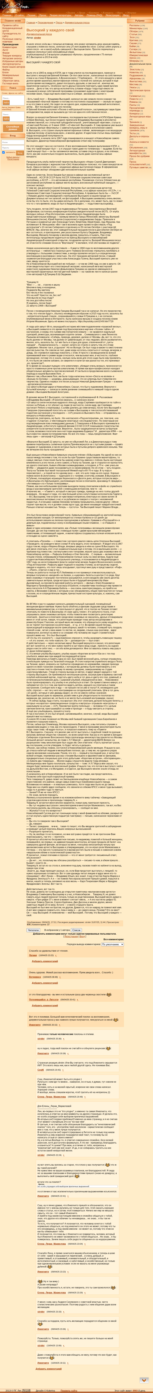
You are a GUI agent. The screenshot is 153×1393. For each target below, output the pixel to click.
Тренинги (134, 122)
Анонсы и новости (139, 142)
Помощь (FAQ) (94, 15)
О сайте (19, 15)
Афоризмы (135, 78)
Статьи (133, 34)
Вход (20, 153)
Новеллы (134, 72)
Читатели (33, 930)
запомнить (10, 152)
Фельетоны (135, 52)
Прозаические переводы (137, 109)
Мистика (133, 84)
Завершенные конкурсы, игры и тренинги (138, 128)
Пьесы (132, 105)
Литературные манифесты (137, 152)
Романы (133, 102)
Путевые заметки (138, 167)
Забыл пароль (12, 157)
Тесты (132, 133)
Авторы (79, 15)
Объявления (136, 147)
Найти (6, 102)
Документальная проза (140, 64)
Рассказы (134, 25)
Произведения (45, 22)
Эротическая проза (139, 90)
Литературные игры (140, 116)
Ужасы (133, 87)
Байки (132, 46)
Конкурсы (134, 113)
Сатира (133, 49)
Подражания (136, 75)
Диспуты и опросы (139, 136)
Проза (42, 15)
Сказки (133, 43)
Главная (7, 15)
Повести (133, 99)
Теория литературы (60, 15)
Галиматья (135, 96)
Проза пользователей (137, 163)
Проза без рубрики (139, 156)
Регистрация (112, 15)
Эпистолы (134, 69)
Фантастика (135, 81)
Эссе (132, 37)
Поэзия (31, 15)
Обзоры (133, 31)
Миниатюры (135, 28)
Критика (133, 40)
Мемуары (134, 61)
